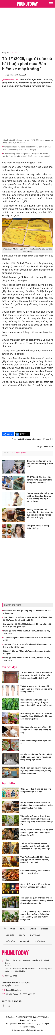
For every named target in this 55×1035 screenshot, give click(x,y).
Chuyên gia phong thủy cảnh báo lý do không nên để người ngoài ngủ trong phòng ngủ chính (36, 757)
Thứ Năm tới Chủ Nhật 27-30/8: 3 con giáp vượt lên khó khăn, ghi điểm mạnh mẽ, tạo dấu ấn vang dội (36, 846)
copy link (49, 439)
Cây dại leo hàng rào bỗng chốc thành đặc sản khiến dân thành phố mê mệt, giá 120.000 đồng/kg (27, 148)
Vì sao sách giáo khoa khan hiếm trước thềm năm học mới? (27, 638)
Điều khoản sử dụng (19, 1030)
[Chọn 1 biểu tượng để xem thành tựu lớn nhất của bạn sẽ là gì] (10, 888)
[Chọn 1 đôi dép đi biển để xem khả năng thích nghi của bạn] (10, 793)
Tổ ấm (22, 929)
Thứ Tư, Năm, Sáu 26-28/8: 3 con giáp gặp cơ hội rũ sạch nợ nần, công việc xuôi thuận (35, 859)
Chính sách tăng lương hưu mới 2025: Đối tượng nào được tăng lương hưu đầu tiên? (28, 141)
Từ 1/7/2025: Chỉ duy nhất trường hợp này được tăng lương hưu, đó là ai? (39, 480)
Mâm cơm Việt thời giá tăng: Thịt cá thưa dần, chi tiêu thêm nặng (27, 611)
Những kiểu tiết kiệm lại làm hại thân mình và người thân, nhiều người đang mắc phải (36, 832)
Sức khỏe (10, 935)
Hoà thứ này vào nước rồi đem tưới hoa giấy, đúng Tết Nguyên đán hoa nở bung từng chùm (36, 716)
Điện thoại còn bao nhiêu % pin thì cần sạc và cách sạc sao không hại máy (35, 729)
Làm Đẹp (44, 929)
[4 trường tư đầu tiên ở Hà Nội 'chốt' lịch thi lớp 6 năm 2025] (13, 466)
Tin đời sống (39, 941)
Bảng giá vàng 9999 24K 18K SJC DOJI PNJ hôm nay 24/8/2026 (26, 659)
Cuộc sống (10, 941)
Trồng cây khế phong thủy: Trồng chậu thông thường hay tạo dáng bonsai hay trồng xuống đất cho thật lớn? (36, 820)
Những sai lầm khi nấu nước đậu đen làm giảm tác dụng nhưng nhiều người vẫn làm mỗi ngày (40, 513)
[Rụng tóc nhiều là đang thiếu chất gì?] (13, 531)
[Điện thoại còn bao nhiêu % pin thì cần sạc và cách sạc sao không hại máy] (10, 731)
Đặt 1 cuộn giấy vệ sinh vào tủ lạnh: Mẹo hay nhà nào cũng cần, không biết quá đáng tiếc (36, 770)
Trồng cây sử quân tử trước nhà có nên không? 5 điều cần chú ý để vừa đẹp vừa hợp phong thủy (36, 900)
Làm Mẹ (33, 929)
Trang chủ (5, 53)
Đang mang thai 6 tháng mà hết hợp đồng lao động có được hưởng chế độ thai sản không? (40, 497)
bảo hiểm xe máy (19, 453)
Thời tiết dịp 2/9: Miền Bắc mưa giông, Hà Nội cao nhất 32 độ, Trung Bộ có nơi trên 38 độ (27, 618)
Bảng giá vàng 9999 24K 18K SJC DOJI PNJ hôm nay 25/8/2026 (26, 632)
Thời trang (35, 935)
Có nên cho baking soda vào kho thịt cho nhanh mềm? (35, 871)
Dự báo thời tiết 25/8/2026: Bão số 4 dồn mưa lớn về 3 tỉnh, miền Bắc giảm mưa (27, 625)
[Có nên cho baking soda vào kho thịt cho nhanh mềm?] (10, 875)
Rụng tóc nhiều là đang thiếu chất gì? (38, 527)
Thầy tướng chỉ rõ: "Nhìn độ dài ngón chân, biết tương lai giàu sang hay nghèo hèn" (36, 689)
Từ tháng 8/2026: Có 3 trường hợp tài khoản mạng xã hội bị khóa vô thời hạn (27, 645)
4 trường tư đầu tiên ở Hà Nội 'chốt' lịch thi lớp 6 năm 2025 (40, 464)
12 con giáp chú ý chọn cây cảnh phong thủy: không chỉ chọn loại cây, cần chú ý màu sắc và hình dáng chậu (35, 915)
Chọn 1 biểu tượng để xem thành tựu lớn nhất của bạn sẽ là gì (35, 885)
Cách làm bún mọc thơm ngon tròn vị (36, 742)
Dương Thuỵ (48, 446)
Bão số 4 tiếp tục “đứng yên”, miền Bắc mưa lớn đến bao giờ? (26, 652)
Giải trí (22, 935)
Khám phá (24, 941)
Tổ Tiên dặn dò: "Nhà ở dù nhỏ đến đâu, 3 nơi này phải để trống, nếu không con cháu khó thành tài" (36, 675)
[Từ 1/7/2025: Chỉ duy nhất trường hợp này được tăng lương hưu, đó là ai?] (13, 483)
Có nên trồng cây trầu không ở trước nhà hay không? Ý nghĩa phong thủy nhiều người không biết (36, 702)
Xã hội (14, 53)
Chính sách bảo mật (35, 1030)
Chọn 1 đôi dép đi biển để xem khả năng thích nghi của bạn (35, 790)
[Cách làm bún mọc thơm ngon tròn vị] (10, 745)
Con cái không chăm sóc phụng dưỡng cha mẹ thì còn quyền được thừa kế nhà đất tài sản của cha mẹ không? (26, 154)
